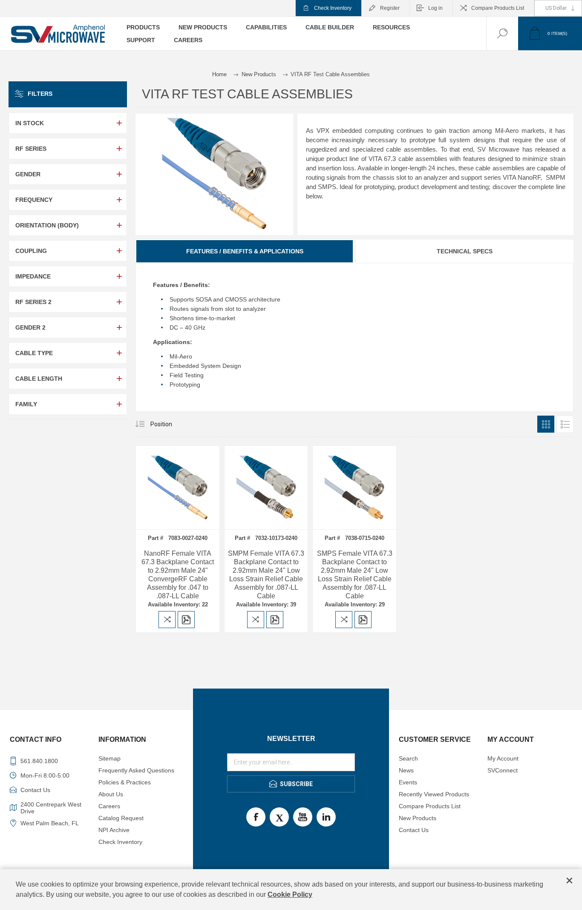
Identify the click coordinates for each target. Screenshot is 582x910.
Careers (109, 806)
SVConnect (502, 770)
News (406, 770)
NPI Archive (114, 830)
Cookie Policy (290, 894)
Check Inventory (333, 8)
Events (408, 782)
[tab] (244, 251)
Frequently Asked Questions (136, 770)
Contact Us (414, 830)
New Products (417, 818)
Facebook (255, 817)
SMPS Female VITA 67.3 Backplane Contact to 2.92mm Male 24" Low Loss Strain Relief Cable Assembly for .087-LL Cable (354, 575)
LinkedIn (326, 817)
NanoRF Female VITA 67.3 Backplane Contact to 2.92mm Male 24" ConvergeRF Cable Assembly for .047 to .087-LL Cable (177, 575)
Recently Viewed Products (434, 794)
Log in (435, 8)
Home (219, 74)
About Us (110, 794)
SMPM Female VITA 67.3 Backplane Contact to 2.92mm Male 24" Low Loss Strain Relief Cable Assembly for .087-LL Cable (266, 575)
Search (408, 758)
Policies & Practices (124, 782)
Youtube (302, 817)
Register (390, 8)
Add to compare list (167, 619)
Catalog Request (121, 818)
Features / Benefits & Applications (244, 251)
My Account (503, 758)
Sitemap (109, 758)
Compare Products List (497, 8)
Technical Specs (465, 251)
